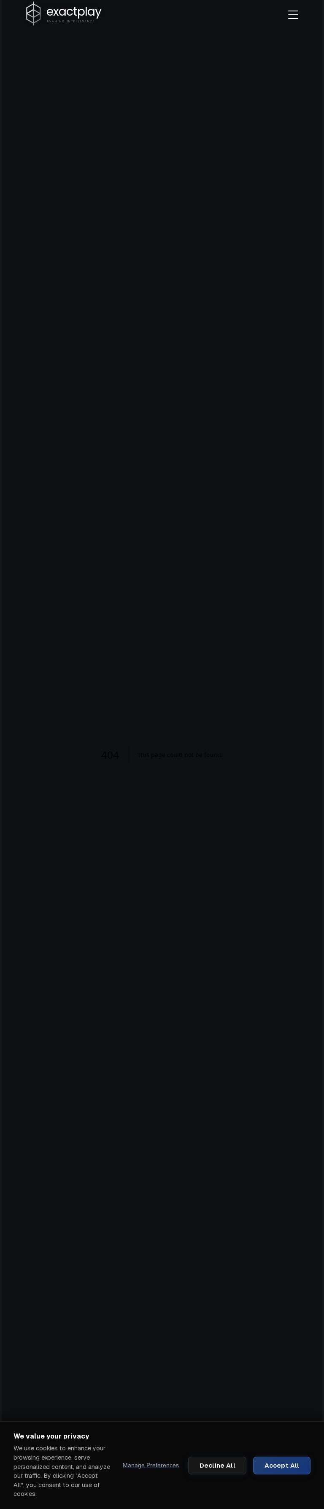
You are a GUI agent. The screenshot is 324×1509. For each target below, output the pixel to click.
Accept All (282, 1465)
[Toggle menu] (293, 15)
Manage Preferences (151, 1465)
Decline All (217, 1465)
